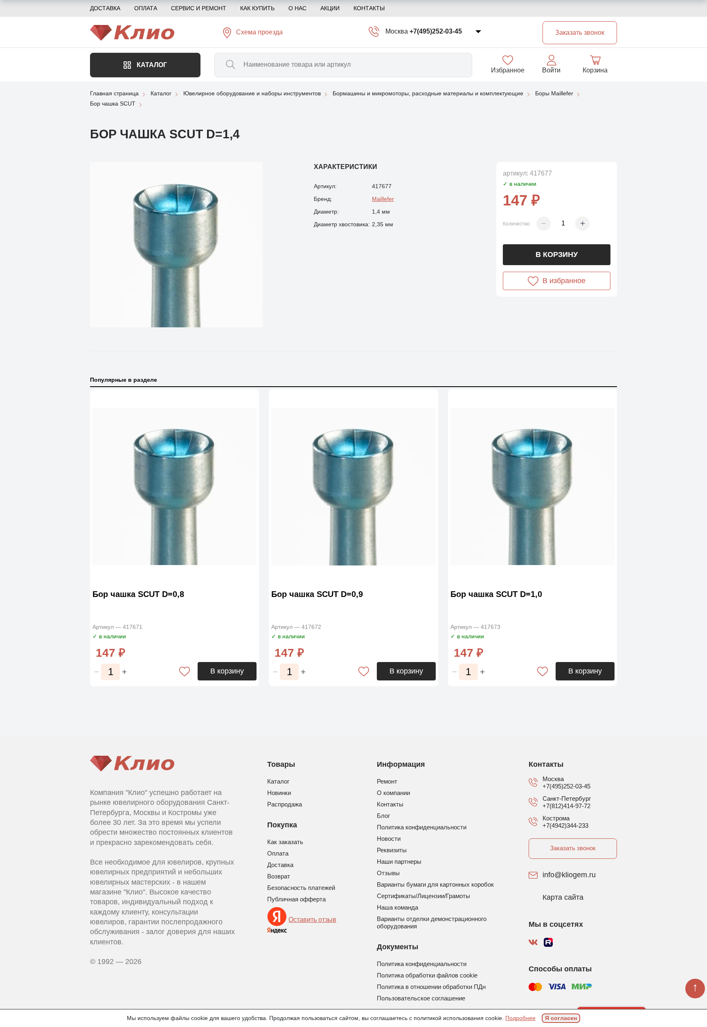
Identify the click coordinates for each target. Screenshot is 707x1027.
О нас (297, 8)
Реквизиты (392, 850)
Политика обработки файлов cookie (427, 975)
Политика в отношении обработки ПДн (431, 986)
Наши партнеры (399, 861)
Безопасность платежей (301, 887)
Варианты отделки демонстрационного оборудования (431, 922)
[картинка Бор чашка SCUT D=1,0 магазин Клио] (532, 487)
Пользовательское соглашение (421, 998)
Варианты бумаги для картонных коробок (435, 884)
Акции (330, 8)
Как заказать (285, 841)
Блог (383, 815)
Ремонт (387, 781)
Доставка (105, 8)
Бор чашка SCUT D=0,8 (138, 594)
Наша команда (397, 907)
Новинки (279, 792)
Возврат (278, 876)
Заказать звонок (573, 848)
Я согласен (561, 1018)
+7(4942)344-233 (565, 825)
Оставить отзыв (312, 919)
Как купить (257, 8)
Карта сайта (563, 897)
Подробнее (520, 1018)
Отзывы (388, 872)
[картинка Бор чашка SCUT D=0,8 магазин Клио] (174, 487)
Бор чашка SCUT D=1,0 (496, 594)
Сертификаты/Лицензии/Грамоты (423, 895)
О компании (393, 792)
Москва (396, 31)
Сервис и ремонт (198, 8)
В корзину (557, 254)
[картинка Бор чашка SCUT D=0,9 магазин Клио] (353, 487)
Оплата (145, 8)
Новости (389, 838)
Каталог (151, 64)
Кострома (556, 818)
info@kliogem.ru (569, 875)
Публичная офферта (296, 899)
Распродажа (284, 804)
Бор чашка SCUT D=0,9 (317, 594)
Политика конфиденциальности (421, 827)
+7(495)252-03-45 (436, 31)
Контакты (369, 8)
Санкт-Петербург (567, 798)
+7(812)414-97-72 (566, 805)
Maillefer (383, 199)
